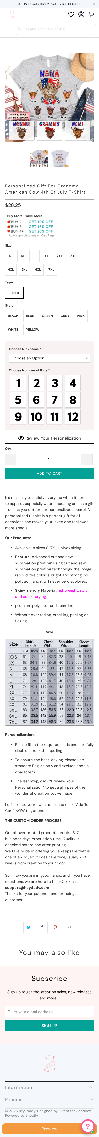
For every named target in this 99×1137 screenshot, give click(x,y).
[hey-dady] (12, 14)
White (13, 329)
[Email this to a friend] (68, 927)
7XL (51, 269)
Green (47, 316)
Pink (81, 316)
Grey (65, 316)
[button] (49, 349)
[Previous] (9, 97)
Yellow (32, 329)
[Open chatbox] (88, 1126)
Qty (8, 448)
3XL (73, 256)
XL (47, 256)
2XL (60, 256)
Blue (30, 316)
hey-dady (27, 1111)
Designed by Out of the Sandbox (64, 1111)
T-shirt (14, 293)
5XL (24, 269)
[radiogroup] (49, 400)
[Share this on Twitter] (28, 927)
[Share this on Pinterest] (55, 927)
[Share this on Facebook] (42, 927)
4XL (11, 269)
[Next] (90, 97)
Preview (49, 1129)
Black (13, 316)
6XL (38, 269)
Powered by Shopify (21, 1115)
